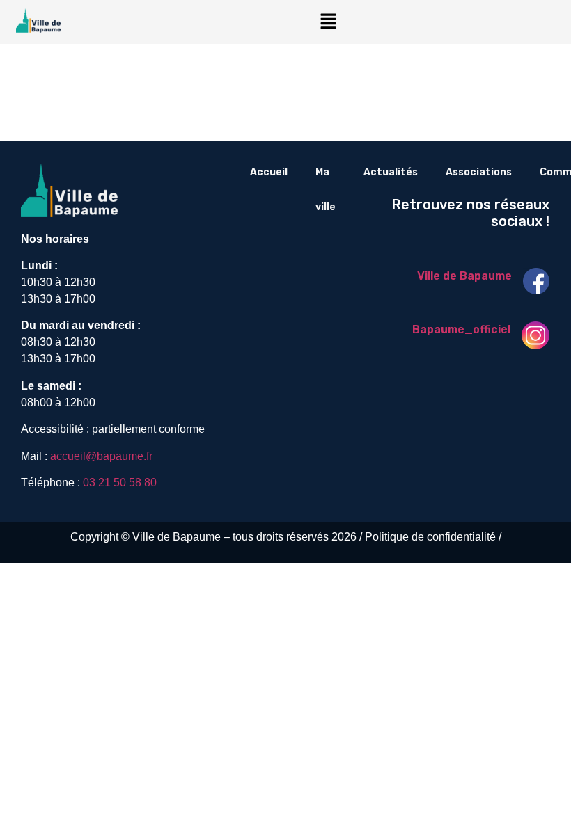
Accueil (269, 172)
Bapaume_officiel (461, 329)
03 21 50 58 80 (120, 482)
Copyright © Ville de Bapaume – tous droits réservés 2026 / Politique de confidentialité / (285, 537)
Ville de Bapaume (464, 275)
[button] (328, 22)
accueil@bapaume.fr (101, 456)
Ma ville (325, 189)
